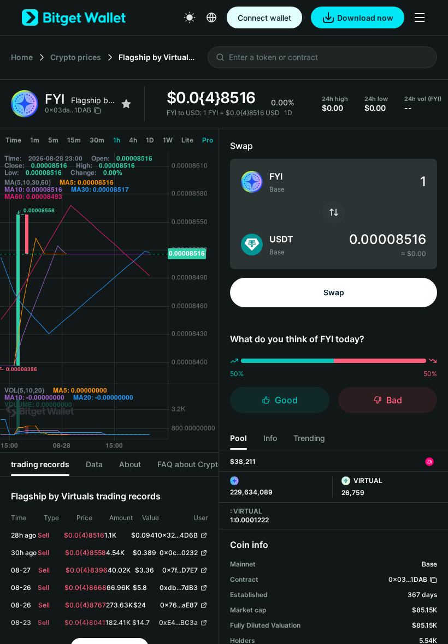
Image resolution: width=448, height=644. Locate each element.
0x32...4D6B (178, 535)
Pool (238, 438)
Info (270, 438)
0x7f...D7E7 (180, 570)
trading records (40, 464)
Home (22, 57)
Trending (309, 438)
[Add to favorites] (126, 104)
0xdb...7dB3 (179, 587)
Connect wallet (264, 17)
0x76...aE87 (179, 605)
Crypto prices (75, 57)
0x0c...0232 (179, 552)
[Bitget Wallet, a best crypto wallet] (74, 17)
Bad (394, 400)
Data (94, 464)
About (130, 464)
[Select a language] (211, 17)
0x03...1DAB (407, 579)
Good (286, 400)
